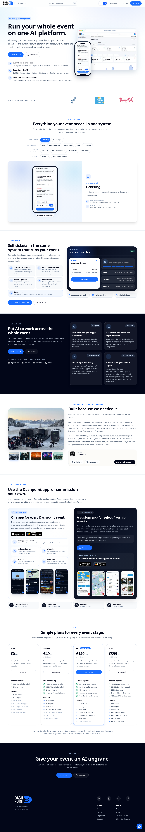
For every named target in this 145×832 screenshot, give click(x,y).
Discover (100, 809)
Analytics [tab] (45, 156)
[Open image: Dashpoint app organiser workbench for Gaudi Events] (61, 581)
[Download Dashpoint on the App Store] (18, 534)
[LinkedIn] (99, 798)
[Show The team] (58, 456)
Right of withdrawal (123, 819)
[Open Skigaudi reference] (73, 100)
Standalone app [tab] (54, 145)
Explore (22, 3)
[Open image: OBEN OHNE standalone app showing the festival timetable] (112, 583)
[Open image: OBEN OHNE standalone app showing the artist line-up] (127, 583)
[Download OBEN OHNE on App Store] (85, 564)
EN (105, 3)
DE (101, 3)
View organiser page (123, 462)
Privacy (118, 812)
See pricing (31, 352)
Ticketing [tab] (45, 140)
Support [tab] (45, 151)
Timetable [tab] (87, 145)
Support (100, 819)
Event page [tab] (68, 145)
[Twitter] (118, 798)
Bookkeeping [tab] (57, 140)
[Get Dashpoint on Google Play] (34, 534)
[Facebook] (128, 798)
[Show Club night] (36, 456)
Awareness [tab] (85, 151)
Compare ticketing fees (21, 302)
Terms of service (122, 816)
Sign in (125, 3)
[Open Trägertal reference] (126, 100)
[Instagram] (109, 798)
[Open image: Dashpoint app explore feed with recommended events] (47, 581)
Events (99, 812)
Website (77, 462)
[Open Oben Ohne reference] (100, 100)
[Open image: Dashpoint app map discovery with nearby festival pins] (32, 581)
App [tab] (43, 145)
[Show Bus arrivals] (14, 456)
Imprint (119, 809)
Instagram (92, 462)
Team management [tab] (60, 156)
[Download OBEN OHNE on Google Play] (100, 564)
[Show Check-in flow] (25, 456)
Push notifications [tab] (58, 151)
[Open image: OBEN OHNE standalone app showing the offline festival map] (98, 583)
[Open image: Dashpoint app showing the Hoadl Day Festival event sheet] (17, 581)
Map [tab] (78, 145)
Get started (136, 3)
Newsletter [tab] (73, 151)
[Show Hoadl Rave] (47, 456)
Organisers (101, 816)
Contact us (34, 55)
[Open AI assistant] (139, 826)
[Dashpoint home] (8, 3)
